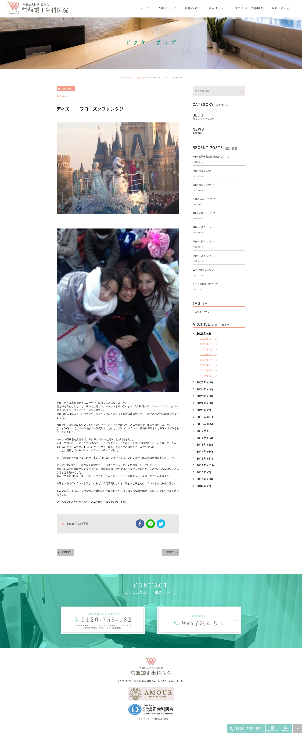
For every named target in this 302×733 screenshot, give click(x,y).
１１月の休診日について (205, 284)
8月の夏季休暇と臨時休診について (211, 156)
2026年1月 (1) (208, 375)
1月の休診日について (204, 255)
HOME (123, 78)
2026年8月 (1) (208, 338)
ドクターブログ (142, 78)
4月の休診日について (204, 213)
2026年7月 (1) (208, 344)
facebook (140, 523)
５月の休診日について (204, 199)
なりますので (202, 311)
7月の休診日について (204, 170)
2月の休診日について (204, 241)
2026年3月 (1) (208, 365)
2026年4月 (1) (208, 359)
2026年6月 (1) (208, 349)
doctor (66, 89)
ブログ (131, 78)
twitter (161, 523)
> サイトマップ (143, 719)
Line (150, 523)
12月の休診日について (204, 269)
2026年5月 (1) (208, 354)
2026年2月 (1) (208, 370)
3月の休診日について (204, 227)
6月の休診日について (204, 185)
